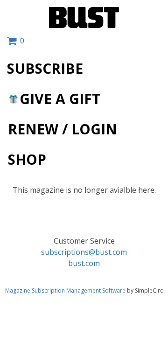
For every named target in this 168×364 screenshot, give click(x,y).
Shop (27, 159)
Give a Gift (60, 98)
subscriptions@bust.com (84, 252)
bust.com (84, 263)
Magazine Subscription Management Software (65, 290)
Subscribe (45, 68)
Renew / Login (62, 129)
